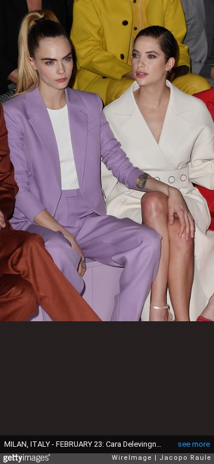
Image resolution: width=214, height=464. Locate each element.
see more (194, 444)
